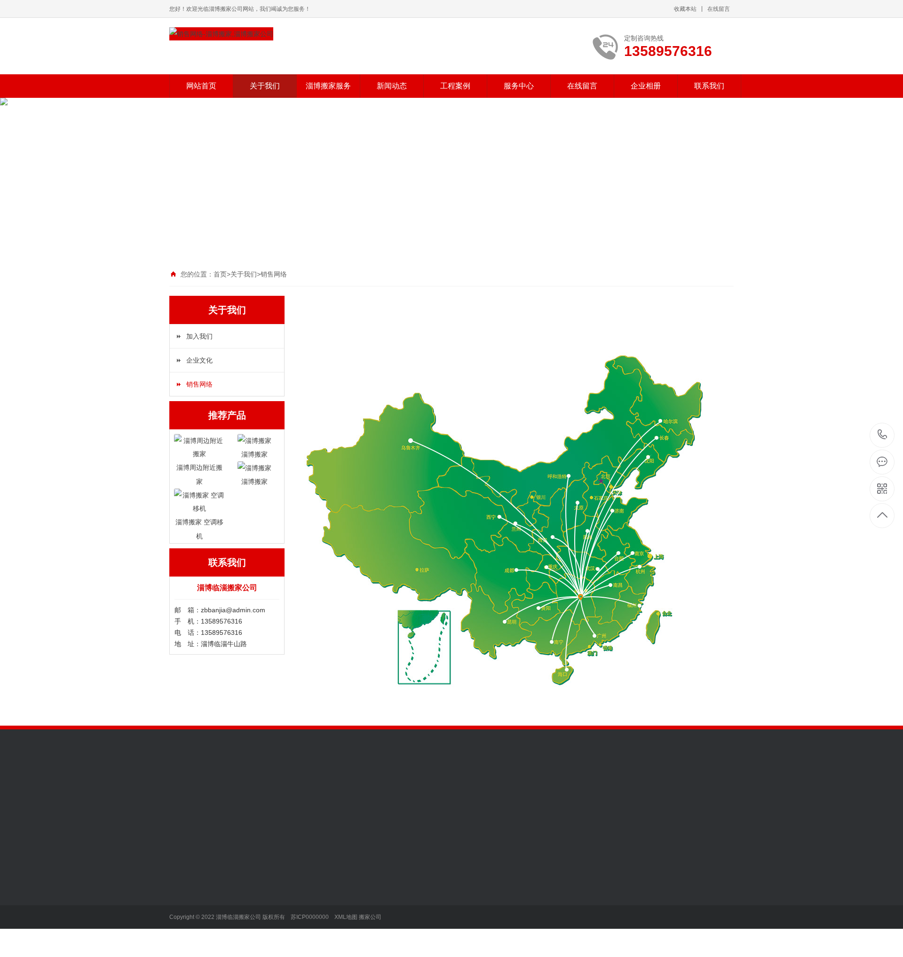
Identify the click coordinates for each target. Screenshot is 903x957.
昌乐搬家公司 (617, 792)
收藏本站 (685, 9)
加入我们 (199, 336)
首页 (220, 274)
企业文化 (199, 360)
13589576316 (882, 435)
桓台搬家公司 (663, 792)
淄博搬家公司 (538, 792)
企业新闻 (313, 889)
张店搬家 (248, 889)
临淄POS (577, 792)
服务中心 (519, 86)
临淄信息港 (706, 792)
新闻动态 (392, 86)
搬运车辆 (378, 904)
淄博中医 (182, 805)
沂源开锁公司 (367, 792)
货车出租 (248, 904)
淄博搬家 (248, 875)
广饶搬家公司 (360, 805)
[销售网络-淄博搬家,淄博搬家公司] (221, 33)
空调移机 (248, 946)
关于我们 (265, 86)
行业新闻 (313, 875)
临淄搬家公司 (228, 792)
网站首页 (201, 86)
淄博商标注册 (492, 792)
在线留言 (718, 9)
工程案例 (455, 86)
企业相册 (646, 86)
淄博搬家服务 (328, 86)
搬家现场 (378, 889)
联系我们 (709, 86)
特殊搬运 (248, 932)
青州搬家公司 (268, 805)
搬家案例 (378, 875)
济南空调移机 (498, 805)
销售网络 (274, 274)
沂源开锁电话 (446, 792)
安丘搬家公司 (452, 805)
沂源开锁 (406, 792)
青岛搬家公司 (222, 805)
